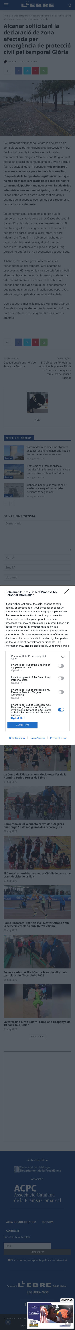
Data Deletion (17, 737)
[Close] (67, 592)
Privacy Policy (58, 737)
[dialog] (37, 665)
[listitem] (37, 657)
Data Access (37, 737)
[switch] (61, 666)
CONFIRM (22, 725)
